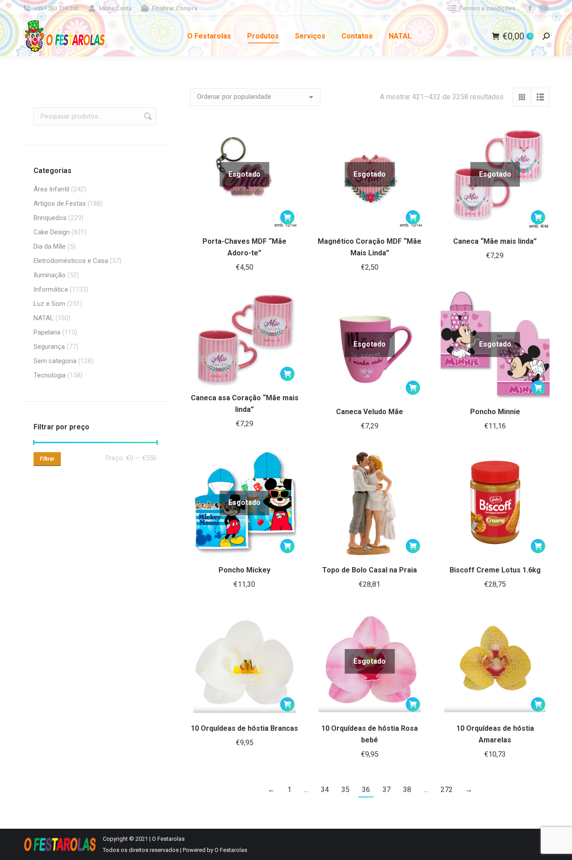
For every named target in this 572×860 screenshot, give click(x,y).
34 (325, 789)
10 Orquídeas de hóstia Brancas (244, 728)
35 (345, 789)
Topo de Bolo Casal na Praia (369, 570)
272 (447, 789)
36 (366, 789)
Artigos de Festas (60, 203)
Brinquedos (50, 218)
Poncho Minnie (495, 411)
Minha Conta (115, 8)
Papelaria (47, 332)
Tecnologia (50, 375)
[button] (287, 374)
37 (387, 789)
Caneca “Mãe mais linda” (495, 241)
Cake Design (52, 232)
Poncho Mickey (244, 570)
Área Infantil (51, 189)
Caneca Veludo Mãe (369, 411)
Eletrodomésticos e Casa (71, 261)
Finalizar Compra (174, 8)
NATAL (44, 318)
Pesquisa (147, 116)
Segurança (49, 347)
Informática (51, 289)
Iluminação (50, 275)
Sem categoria (55, 361)
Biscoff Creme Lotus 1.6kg (495, 570)
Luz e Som (49, 304)
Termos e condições (487, 8)
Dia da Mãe (50, 246)
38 (407, 789)
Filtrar (47, 459)
